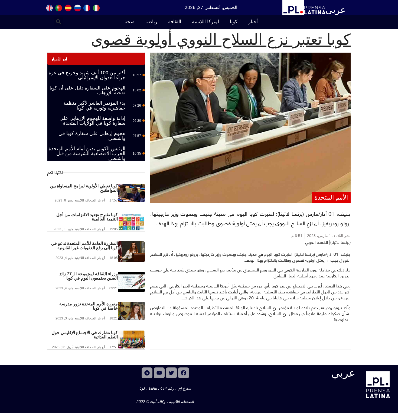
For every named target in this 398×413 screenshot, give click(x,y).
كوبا (233, 21)
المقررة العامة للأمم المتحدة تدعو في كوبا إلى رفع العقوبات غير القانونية (84, 245)
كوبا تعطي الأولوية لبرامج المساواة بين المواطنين (84, 188)
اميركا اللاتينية (205, 21)
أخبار (253, 21)
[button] (58, 21)
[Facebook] (183, 372)
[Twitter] (171, 372)
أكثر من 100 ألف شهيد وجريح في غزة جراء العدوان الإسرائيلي (87, 75)
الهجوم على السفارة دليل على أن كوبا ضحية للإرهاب (87, 90)
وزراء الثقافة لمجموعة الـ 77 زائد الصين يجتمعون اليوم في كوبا (88, 275)
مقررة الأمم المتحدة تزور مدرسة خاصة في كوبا (88, 306)
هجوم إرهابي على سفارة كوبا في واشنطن (91, 136)
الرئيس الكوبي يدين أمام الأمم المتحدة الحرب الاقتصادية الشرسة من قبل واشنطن (87, 153)
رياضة (151, 21)
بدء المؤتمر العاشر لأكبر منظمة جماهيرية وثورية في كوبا (94, 105)
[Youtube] (159, 372)
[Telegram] (147, 372)
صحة (130, 21)
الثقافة (174, 21)
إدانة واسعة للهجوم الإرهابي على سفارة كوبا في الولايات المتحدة (92, 121)
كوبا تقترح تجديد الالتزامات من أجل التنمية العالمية (87, 216)
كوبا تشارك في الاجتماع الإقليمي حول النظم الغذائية (84, 334)
